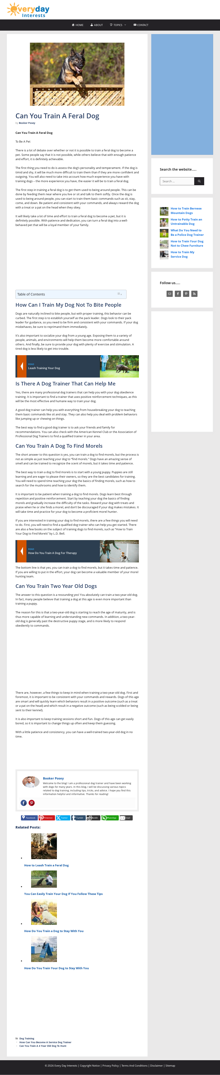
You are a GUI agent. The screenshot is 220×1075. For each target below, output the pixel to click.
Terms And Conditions (134, 1065)
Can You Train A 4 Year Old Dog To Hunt (42, 1045)
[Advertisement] (150, 9)
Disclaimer (156, 1065)
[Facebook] (24, 803)
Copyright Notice (90, 1065)
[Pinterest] (32, 803)
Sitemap (170, 1065)
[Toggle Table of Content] (119, 294)
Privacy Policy (110, 1065)
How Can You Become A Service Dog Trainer (45, 1042)
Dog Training (26, 1038)
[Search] (199, 181)
